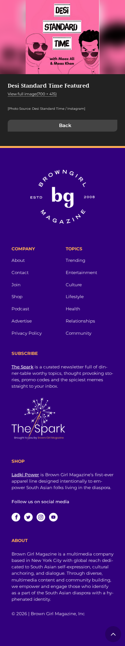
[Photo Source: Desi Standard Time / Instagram (46, 109)
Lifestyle (75, 296)
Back (65, 125)
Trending (75, 260)
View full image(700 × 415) (32, 93)
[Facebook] (16, 517)
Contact (20, 272)
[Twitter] (28, 517)
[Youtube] (53, 517)
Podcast (20, 308)
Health (73, 308)
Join (16, 284)
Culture (74, 284)
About (18, 260)
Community (78, 333)
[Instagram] (41, 517)
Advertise (22, 320)
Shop (17, 296)
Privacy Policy (27, 333)
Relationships (80, 320)
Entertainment (81, 272)
